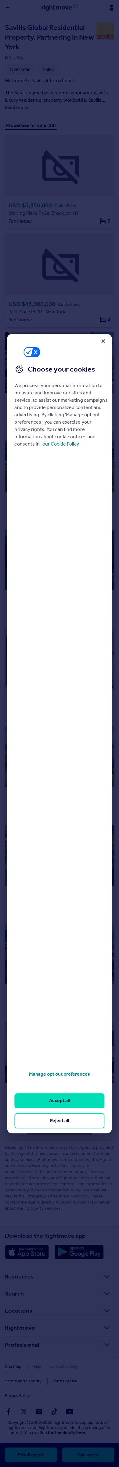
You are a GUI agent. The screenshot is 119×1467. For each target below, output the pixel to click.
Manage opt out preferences (59, 1074)
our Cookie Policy (60, 444)
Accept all (59, 1101)
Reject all (59, 1120)
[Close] (103, 341)
